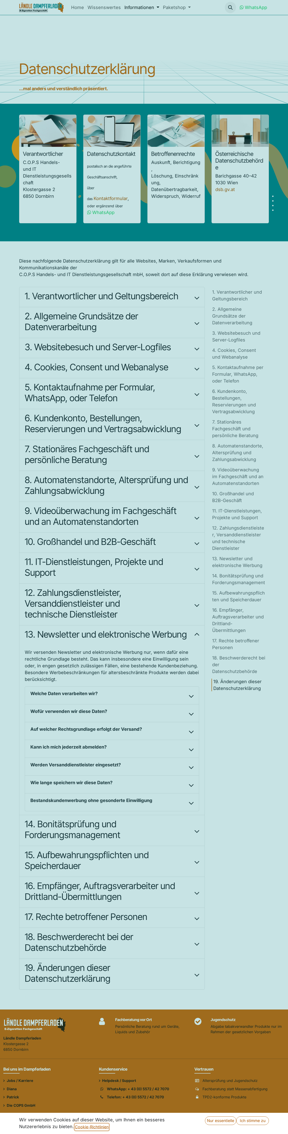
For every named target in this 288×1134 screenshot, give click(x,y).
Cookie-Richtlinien (92, 1127)
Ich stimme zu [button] (253, 1120)
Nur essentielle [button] (220, 1120)
